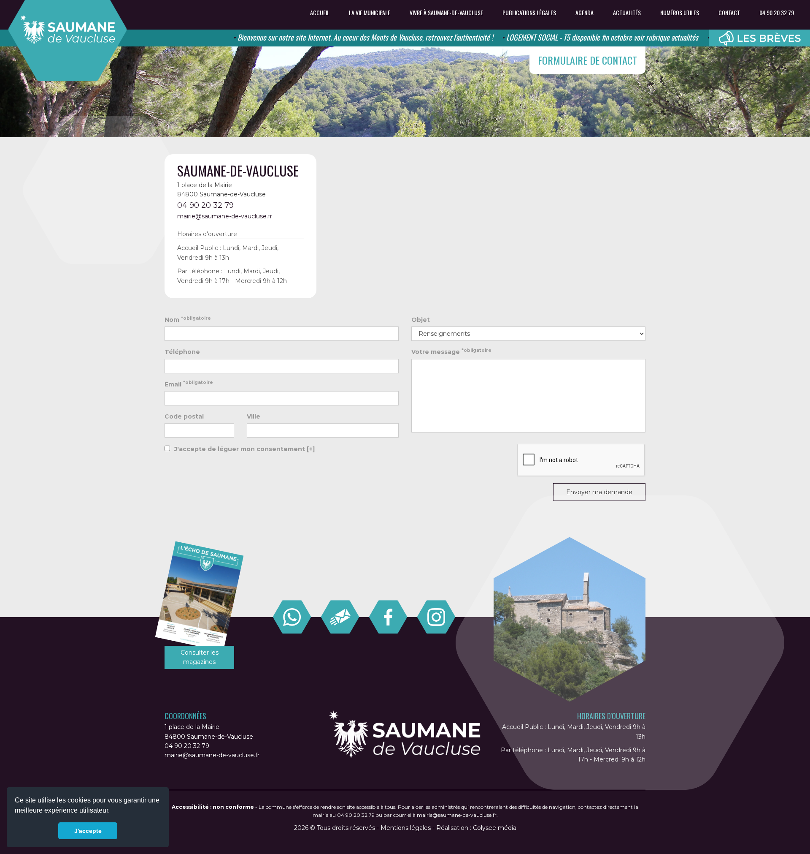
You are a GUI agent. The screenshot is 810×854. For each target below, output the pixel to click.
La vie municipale (369, 12)
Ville (253, 416)
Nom (188, 319)
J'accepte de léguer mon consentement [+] (244, 449)
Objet (420, 320)
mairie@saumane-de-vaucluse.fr (224, 216)
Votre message (451, 352)
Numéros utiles (679, 12)
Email (189, 384)
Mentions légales (406, 828)
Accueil (319, 12)
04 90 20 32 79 (776, 12)
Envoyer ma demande (599, 492)
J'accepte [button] (88, 830)
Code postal (184, 416)
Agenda (584, 12)
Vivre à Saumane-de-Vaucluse (446, 12)
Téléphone (182, 352)
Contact (729, 12)
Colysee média (494, 828)
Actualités (627, 12)
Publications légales (529, 12)
